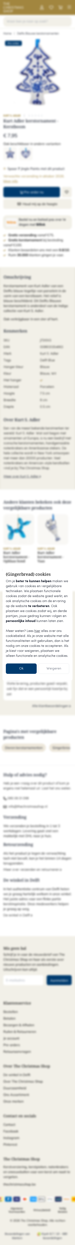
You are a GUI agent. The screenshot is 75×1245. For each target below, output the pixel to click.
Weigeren (53, 668)
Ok (21, 668)
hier (37, 631)
